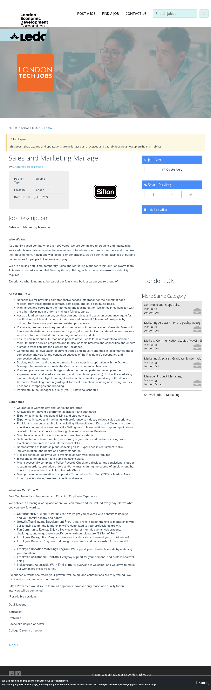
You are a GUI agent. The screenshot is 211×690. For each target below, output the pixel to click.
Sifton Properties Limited (27, 167)
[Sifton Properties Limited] (105, 191)
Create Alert (173, 169)
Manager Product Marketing (163, 380)
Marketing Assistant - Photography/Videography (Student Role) (173, 326)
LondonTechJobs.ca (139, 674)
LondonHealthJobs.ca (114, 674)
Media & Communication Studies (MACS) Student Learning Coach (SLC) (173, 344)
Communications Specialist (162, 308)
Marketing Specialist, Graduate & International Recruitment (173, 362)
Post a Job (86, 13)
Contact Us (136, 13)
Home (13, 128)
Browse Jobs (29, 128)
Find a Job (110, 13)
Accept (202, 683)
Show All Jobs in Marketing (161, 395)
